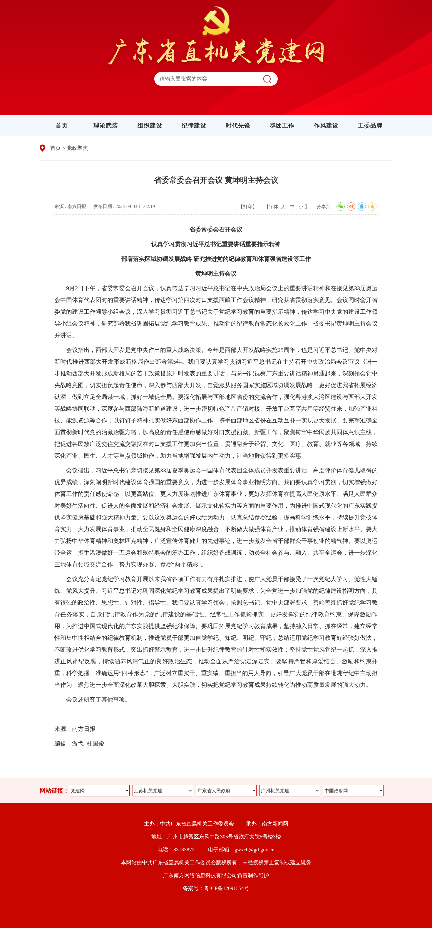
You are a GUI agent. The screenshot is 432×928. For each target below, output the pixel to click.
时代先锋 (238, 125)
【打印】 (247, 206)
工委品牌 (370, 125)
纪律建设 (194, 125)
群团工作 (282, 125)
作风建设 (326, 125)
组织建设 (150, 125)
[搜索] (267, 79)
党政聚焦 (77, 148)
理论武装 (105, 125)
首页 (62, 125)
